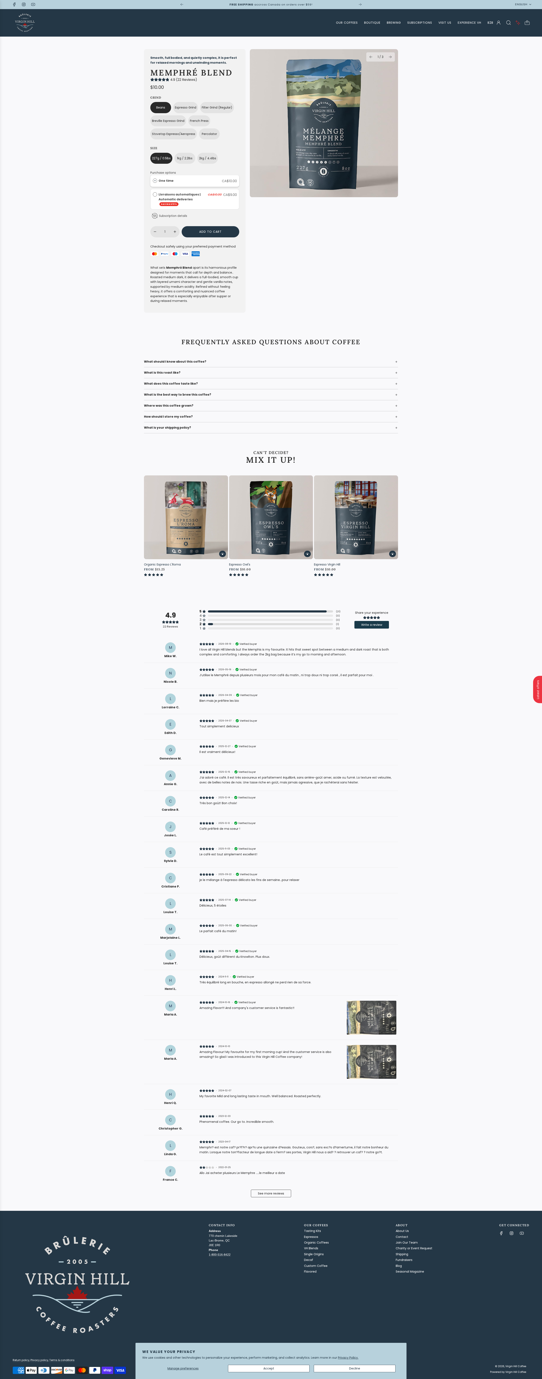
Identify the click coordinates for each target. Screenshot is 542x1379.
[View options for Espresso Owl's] (307, 554)
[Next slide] (360, 4)
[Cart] (527, 22)
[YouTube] (33, 4)
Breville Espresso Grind (168, 121)
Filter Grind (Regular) (217, 107)
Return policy (21, 1360)
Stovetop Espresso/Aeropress (173, 134)
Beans (160, 107)
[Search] (508, 22)
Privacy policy (39, 1360)
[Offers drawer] (518, 22)
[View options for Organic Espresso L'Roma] (222, 554)
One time (166, 181)
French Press (199, 121)
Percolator (209, 134)
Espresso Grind (185, 107)
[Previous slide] (181, 4)
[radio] (155, 180)
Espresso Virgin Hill (327, 564)
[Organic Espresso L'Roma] (186, 517)
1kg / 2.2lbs (184, 158)
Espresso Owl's (239, 564)
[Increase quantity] (175, 231)
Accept (268, 1368)
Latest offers (538, 689)
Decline (354, 1368)
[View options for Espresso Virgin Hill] (392, 554)
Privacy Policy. (348, 1358)
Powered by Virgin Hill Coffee (508, 1372)
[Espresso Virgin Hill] (356, 517)
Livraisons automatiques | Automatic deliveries (179, 198)
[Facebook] (14, 4)
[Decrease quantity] (155, 231)
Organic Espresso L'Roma (162, 564)
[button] (371, 57)
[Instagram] (23, 4)
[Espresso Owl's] (271, 517)
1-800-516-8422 (220, 1254)
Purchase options (163, 173)
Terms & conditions (62, 1360)
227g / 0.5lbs (161, 158)
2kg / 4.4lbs (207, 158)
